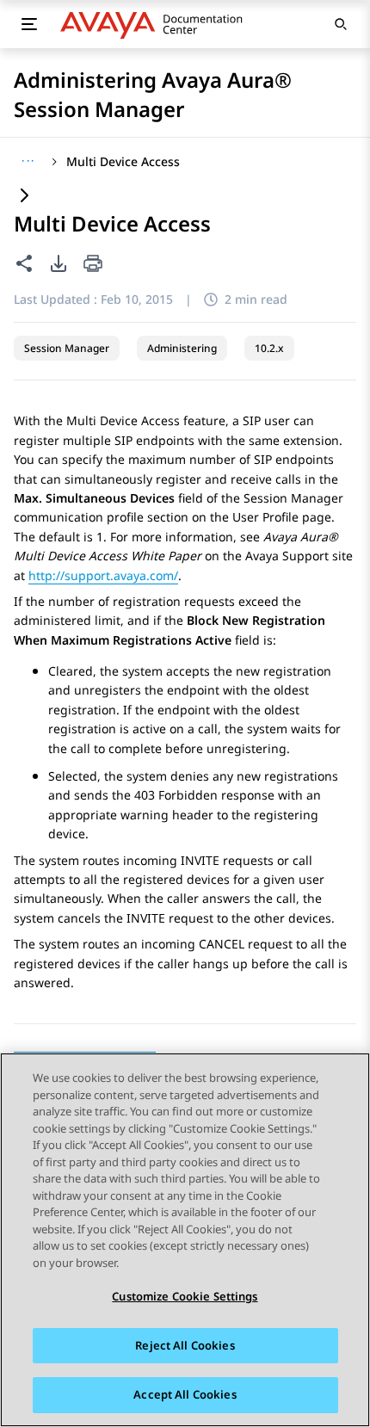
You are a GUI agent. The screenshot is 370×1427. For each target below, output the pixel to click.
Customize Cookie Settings (184, 1296)
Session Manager (66, 348)
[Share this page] (24, 263)
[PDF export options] (58, 263)
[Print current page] (93, 264)
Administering (182, 348)
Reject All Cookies (184, 1345)
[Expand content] (24, 196)
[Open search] (341, 24)
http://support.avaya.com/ (103, 575)
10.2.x (269, 348)
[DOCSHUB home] (156, 24)
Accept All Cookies (184, 1394)
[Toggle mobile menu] (29, 24)
